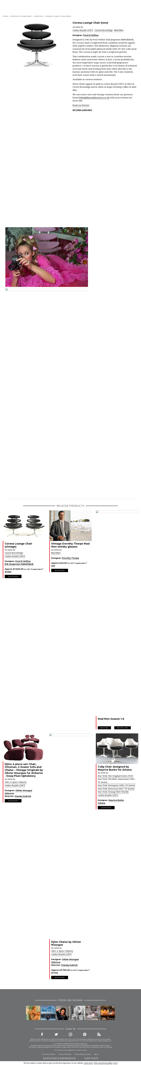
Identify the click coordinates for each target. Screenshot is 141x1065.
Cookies (88, 1054)
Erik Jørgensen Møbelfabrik (19, 564)
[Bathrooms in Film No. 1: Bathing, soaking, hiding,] (93, 1013)
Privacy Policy (79, 1054)
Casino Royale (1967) (83, 30)
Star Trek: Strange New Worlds (113, 792)
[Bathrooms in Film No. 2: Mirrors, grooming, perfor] (63, 1013)
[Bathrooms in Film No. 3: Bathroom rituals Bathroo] (33, 1013)
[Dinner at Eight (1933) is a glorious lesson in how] (78, 1013)
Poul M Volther (91, 35)
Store (5, 16)
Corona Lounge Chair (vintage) (18, 545)
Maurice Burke (116, 800)
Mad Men (119, 30)
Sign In (96, 1054)
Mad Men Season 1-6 (111, 718)
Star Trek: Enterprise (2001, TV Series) (116, 785)
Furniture (38, 16)
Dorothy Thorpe (70, 558)
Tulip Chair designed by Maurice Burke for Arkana (115, 768)
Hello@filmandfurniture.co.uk (94, 97)
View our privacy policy (103, 1063)
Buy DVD (104, 728)
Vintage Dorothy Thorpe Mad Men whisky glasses (70, 545)
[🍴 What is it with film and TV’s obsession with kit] (108, 1013)
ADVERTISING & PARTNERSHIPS (59, 1058)
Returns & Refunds (82, 110)
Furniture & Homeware (21, 16)
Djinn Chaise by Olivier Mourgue (66, 943)
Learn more (88, 1063)
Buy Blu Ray (122, 728)
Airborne (9, 793)
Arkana (101, 803)
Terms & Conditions (48, 1054)
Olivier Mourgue (23, 790)
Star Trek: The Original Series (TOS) (115, 776)
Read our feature (81, 105)
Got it (115, 1063)
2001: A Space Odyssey (15, 782)
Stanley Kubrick (23, 796)
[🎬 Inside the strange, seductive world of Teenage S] (48, 1013)
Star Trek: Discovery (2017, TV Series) (116, 788)
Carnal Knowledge (103, 30)
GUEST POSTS (91, 1058)
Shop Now (13, 576)
